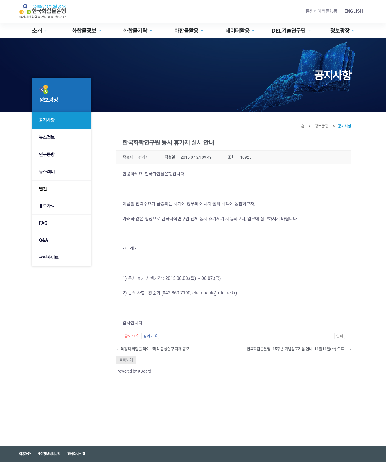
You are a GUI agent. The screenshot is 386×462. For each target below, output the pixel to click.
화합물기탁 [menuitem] (135, 30)
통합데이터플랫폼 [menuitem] (321, 11)
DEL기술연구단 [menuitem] (289, 30)
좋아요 (131, 336)
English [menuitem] (353, 11)
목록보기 (126, 360)
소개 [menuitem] (37, 30)
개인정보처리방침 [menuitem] (49, 454)
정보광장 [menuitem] (340, 30)
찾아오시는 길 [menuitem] (76, 454)
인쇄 (339, 336)
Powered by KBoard (133, 371)
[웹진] (61, 189)
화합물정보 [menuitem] (84, 30)
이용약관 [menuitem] (25, 454)
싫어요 (150, 336)
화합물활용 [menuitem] (186, 30)
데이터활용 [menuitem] (237, 30)
